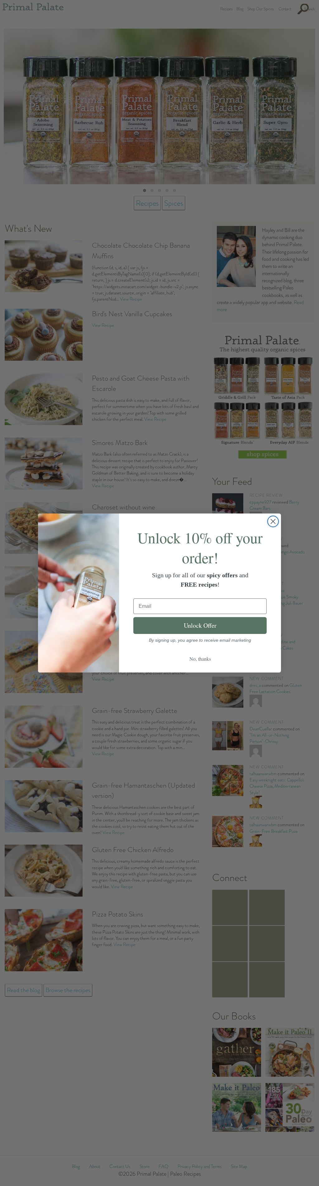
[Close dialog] (273, 521)
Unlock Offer (200, 625)
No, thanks (200, 658)
